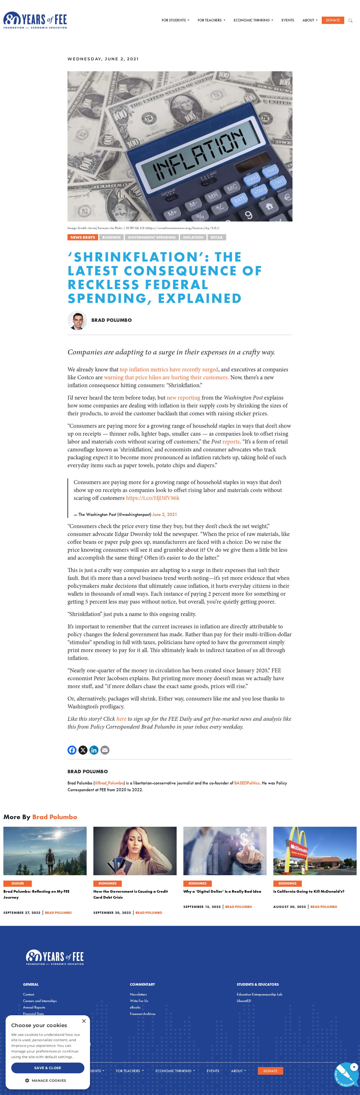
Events (288, 20)
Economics (107, 883)
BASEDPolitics (247, 783)
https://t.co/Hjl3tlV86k (152, 498)
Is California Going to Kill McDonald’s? (309, 891)
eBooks (135, 1007)
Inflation (193, 237)
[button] (47, 1080)
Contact (28, 994)
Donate (333, 20)
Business (111, 237)
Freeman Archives (143, 1014)
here (121, 719)
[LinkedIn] (93, 750)
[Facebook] (72, 750)
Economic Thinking (252, 20)
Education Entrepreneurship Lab (259, 994)
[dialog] (48, 1052)
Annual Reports (34, 1007)
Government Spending (152, 237)
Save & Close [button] (47, 1068)
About (309, 20)
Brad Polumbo (111, 320)
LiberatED (244, 1001)
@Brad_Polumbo (109, 783)
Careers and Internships (40, 1001)
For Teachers (210, 20)
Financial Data (33, 1014)
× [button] (84, 1021)
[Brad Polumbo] (77, 320)
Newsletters (138, 994)
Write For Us (139, 1001)
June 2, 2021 (164, 514)
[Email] (104, 750)
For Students (174, 20)
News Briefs (83, 237)
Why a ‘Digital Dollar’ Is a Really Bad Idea (222, 891)
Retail (217, 237)
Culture (18, 883)
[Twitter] (82, 750)
